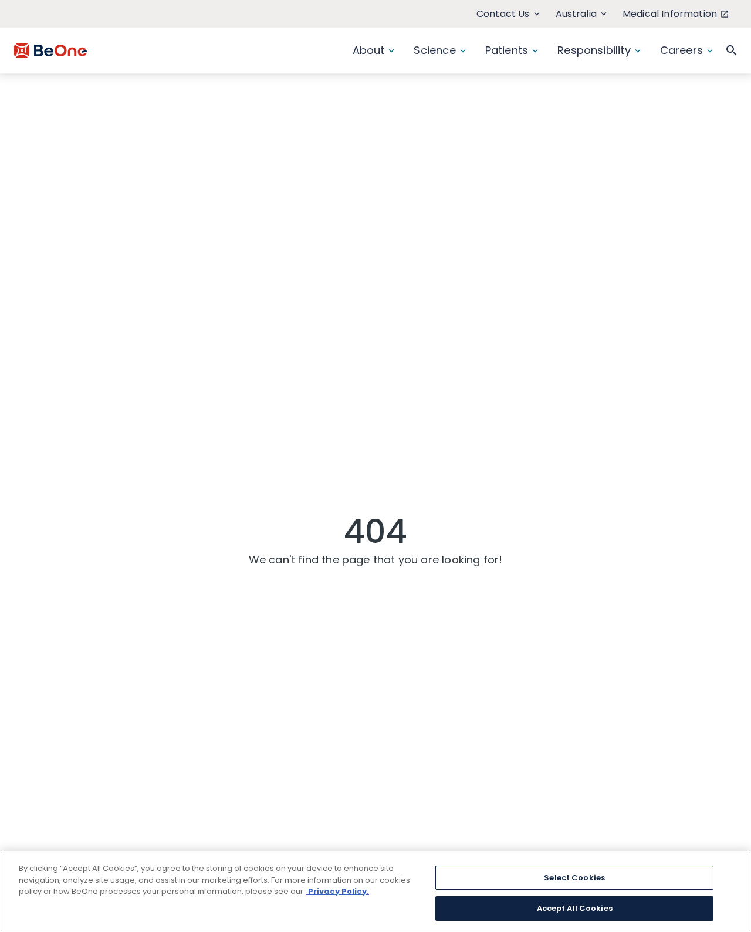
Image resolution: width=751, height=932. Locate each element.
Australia (576, 14)
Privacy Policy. (337, 891)
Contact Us (503, 14)
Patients (506, 50)
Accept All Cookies (575, 907)
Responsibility (594, 50)
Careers (681, 50)
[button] (731, 50)
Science (434, 50)
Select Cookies (574, 877)
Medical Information (670, 14)
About (369, 50)
